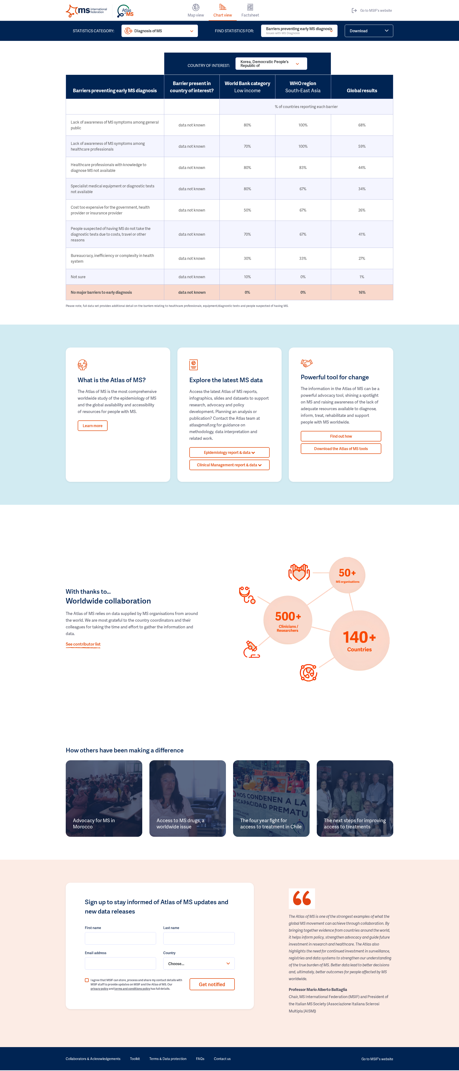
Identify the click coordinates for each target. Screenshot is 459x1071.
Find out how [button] (341, 436)
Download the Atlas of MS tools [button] (341, 448)
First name (93, 927)
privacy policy (99, 989)
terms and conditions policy (132, 989)
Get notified (212, 984)
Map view (196, 15)
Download (358, 30)
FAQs (200, 1058)
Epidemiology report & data (227, 452)
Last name (171, 927)
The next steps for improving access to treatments (355, 823)
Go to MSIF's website (376, 10)
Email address (95, 953)
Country (169, 953)
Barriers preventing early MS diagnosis (299, 30)
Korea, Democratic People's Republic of (264, 63)
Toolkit (135, 1058)
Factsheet (250, 15)
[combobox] (199, 963)
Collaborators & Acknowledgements (93, 1058)
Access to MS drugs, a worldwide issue (180, 823)
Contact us (222, 1058)
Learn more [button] (93, 425)
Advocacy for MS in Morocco (94, 823)
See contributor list (83, 644)
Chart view (222, 15)
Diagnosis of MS (148, 30)
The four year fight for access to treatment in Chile (271, 823)
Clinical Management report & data (227, 465)
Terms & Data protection (167, 1058)
